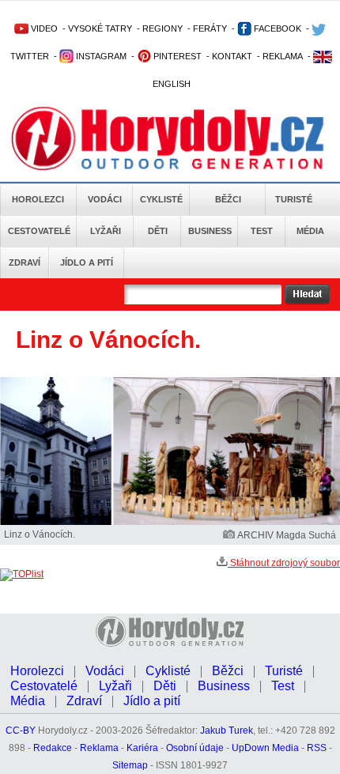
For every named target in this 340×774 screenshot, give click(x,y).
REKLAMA (283, 56)
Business (210, 231)
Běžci (228, 199)
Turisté (293, 199)
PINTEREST (176, 56)
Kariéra (142, 747)
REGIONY (162, 28)
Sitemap (130, 765)
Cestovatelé (39, 231)
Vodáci (105, 199)
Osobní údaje (195, 747)
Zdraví (24, 262)
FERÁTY (210, 28)
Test (262, 231)
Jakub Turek (226, 730)
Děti (158, 231)
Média (310, 231)
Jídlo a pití (86, 262)
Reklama (99, 747)
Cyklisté (161, 199)
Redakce (52, 747)
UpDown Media (265, 747)
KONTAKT (232, 56)
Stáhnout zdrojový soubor (284, 562)
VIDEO (43, 28)
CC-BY (21, 730)
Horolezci (38, 199)
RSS (317, 747)
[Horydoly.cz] (167, 141)
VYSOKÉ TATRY (100, 28)
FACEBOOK (276, 28)
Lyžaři (105, 231)
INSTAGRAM (100, 56)
